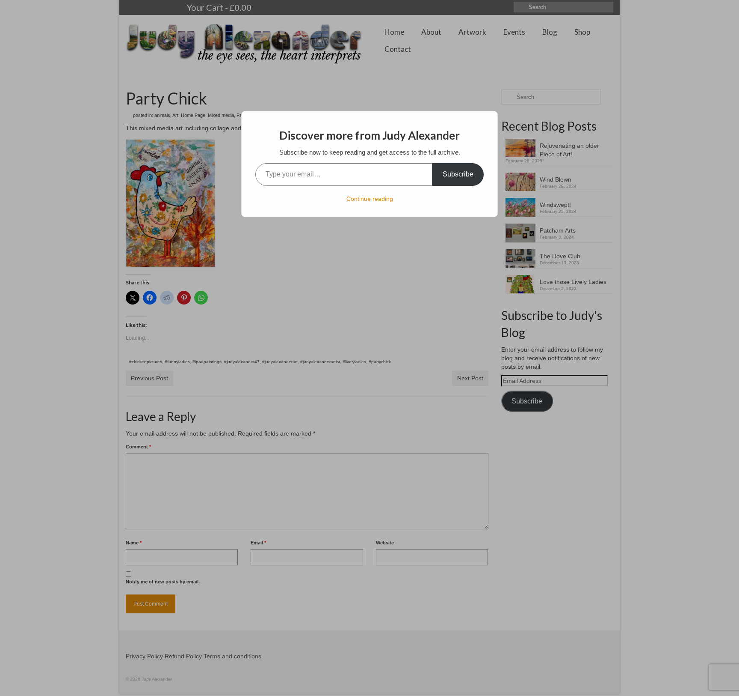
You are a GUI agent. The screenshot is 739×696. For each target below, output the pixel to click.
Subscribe (458, 174)
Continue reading (369, 198)
